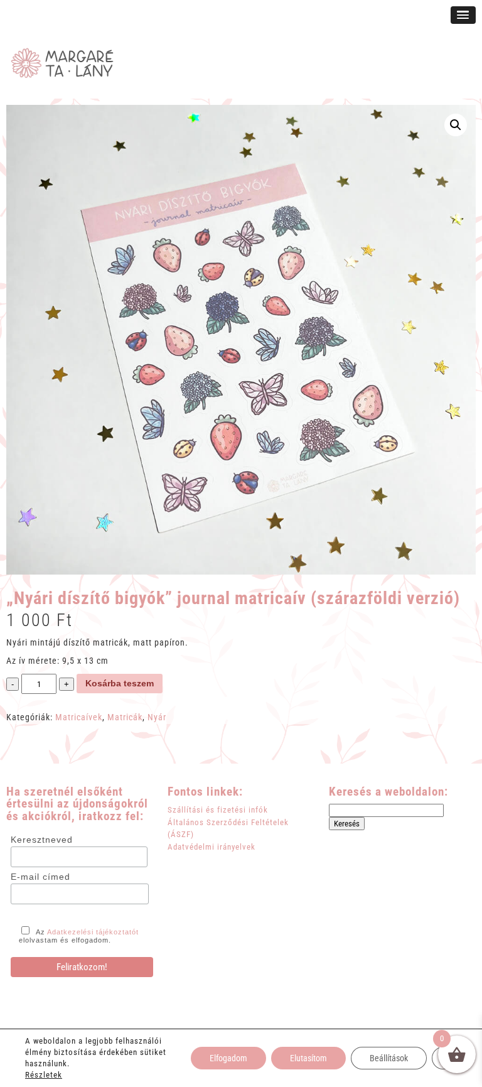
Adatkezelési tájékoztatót (93, 932)
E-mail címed (40, 877)
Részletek (43, 1074)
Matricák (124, 717)
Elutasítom (308, 1058)
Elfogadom (228, 1058)
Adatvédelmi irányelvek (211, 847)
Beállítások (389, 1058)
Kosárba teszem (119, 683)
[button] (455, 125)
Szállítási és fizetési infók (218, 809)
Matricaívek (78, 717)
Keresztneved (42, 840)
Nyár (156, 717)
